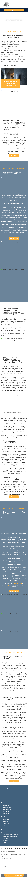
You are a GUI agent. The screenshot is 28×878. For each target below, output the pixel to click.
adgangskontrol (9, 585)
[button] (19, 4)
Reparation (14, 854)
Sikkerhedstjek (5, 854)
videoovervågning (17, 583)
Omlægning (22, 854)
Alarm (3, 856)
